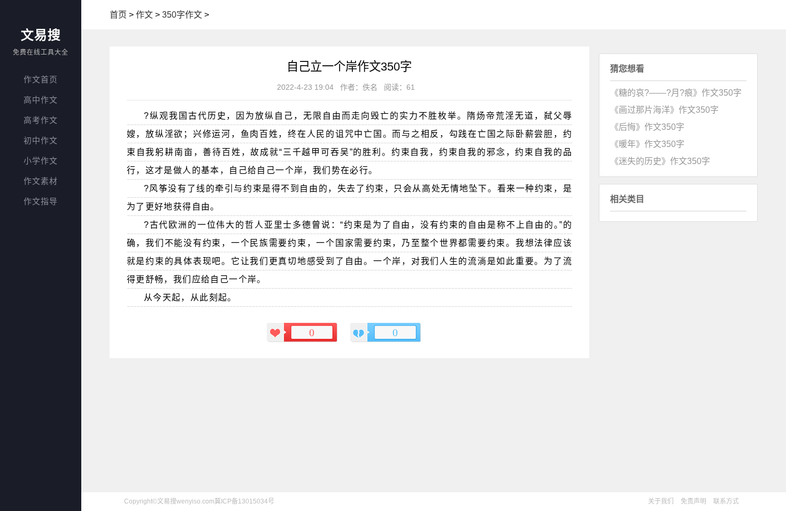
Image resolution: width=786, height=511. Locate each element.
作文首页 (41, 79)
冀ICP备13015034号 (244, 501)
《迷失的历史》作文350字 (660, 161)
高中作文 (41, 99)
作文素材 (41, 180)
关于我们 (661, 501)
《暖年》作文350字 (647, 144)
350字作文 (182, 14)
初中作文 (41, 140)
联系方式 (726, 501)
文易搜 (41, 35)
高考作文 (41, 120)
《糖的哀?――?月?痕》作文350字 (676, 92)
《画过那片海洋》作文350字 (664, 109)
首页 (118, 14)
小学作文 (41, 160)
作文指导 (41, 201)
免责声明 (693, 501)
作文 (144, 14)
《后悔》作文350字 (647, 126)
